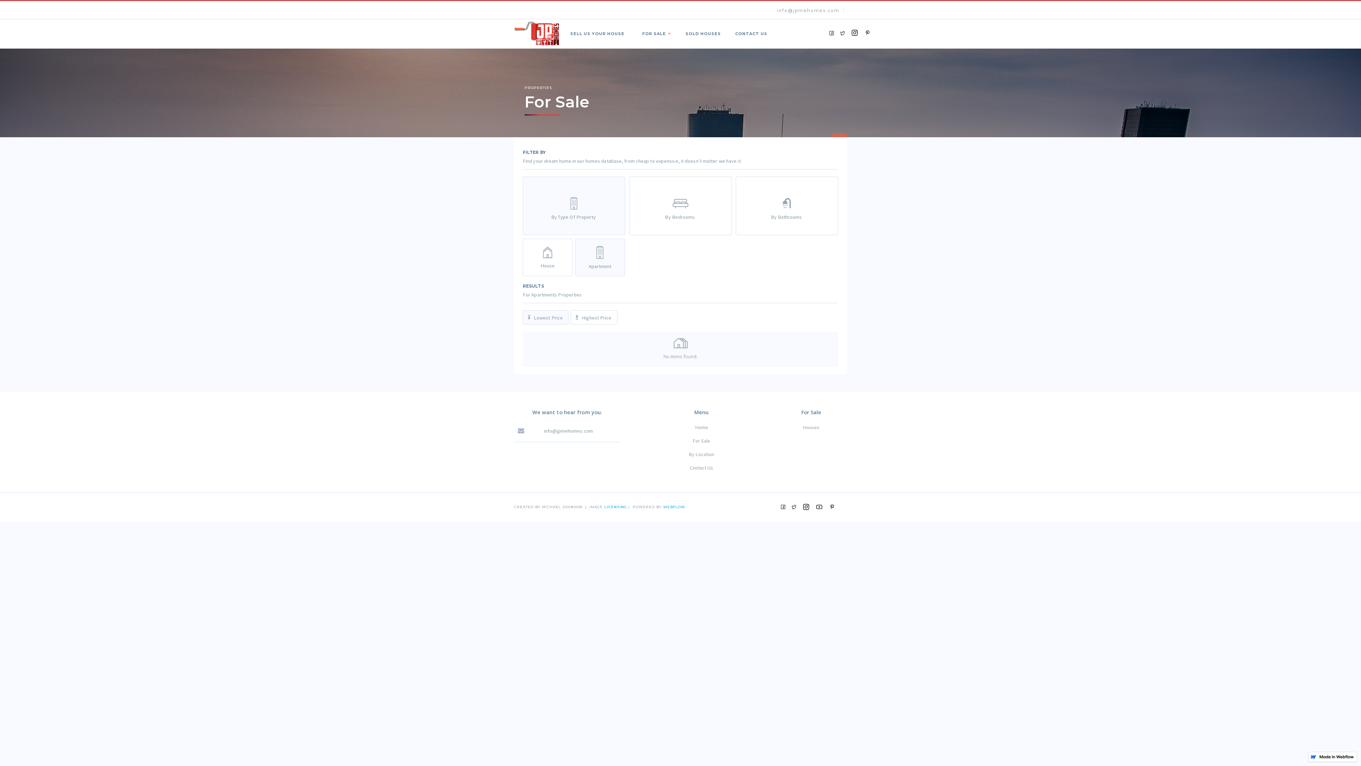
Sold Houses (703, 33)
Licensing (616, 507)
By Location (701, 454)
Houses (811, 427)
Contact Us (701, 468)
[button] (655, 32)
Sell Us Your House (597, 33)
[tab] (574, 206)
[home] (537, 32)
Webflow (674, 507)
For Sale (701, 441)
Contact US (751, 33)
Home (701, 427)
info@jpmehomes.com (808, 10)
